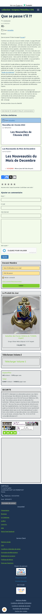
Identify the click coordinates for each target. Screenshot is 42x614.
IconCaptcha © (32, 252)
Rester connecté (10, 277)
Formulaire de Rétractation (9, 552)
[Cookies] (4, 609)
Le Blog (3, 521)
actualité (14, 111)
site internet (5, 111)
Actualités (10, 30)
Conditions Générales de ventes (11, 549)
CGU (2, 545)
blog (20, 111)
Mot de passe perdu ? (16, 281)
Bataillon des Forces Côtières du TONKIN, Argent (21, 337)
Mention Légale (6, 542)
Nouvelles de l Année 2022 (13, 125)
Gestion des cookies (21, 611)
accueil (22, 37)
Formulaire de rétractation (21, 608)
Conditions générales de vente (21, 606)
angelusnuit (6, 20)
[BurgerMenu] (38, 9)
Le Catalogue (5, 517)
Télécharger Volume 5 (15, 361)
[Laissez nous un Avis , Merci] (21, 590)
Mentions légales (21, 600)
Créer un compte (6, 281)
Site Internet (5, 212)
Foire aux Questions (7, 563)
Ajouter (4, 257)
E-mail (3, 204)
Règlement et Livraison (8, 556)
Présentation (5, 510)
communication (28, 111)
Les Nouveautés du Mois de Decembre (18, 149)
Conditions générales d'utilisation (21, 603)
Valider (21, 286)
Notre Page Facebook (7, 531)
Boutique (4, 514)
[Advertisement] (21, 460)
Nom (2, 196)
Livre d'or (4, 524)
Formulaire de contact (9, 503)
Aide (2, 528)
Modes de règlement (8, 72)
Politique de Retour (7, 559)
